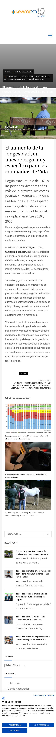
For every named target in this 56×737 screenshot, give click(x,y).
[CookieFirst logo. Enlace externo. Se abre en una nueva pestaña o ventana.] (3, 698)
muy (22, 388)
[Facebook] (42, 25)
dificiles (47, 383)
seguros (43, 388)
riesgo (36, 388)
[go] (48, 534)
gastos (37, 385)
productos (29, 388)
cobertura (26, 383)
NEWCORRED (11, 127)
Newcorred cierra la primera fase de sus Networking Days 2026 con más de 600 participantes (33, 574)
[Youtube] (47, 25)
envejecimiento (18, 385)
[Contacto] (51, 25)
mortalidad (15, 388)
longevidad (45, 385)
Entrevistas (13, 683)
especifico (29, 385)
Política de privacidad (44, 695)
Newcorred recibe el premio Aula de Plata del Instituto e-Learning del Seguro (31, 597)
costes (34, 383)
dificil (40, 383)
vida (49, 388)
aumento (18, 383)
